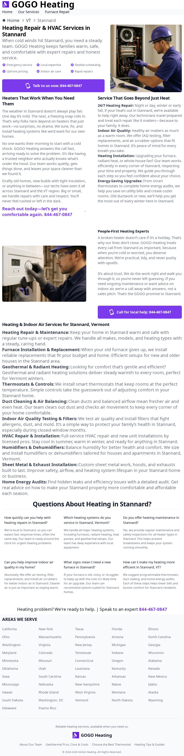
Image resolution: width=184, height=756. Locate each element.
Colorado (45, 653)
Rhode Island (49, 692)
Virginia (44, 645)
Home (7, 11)
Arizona (117, 637)
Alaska (153, 692)
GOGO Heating (87, 752)
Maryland (9, 653)
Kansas (80, 676)
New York (46, 629)
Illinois (153, 629)
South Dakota (12, 700)
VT (28, 20)
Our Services (28, 11)
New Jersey (83, 645)
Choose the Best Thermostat (111, 744)
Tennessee (83, 653)
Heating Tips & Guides (149, 744)
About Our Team (31, 744)
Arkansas (119, 676)
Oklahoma (10, 668)
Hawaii (7, 692)
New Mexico (157, 676)
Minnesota (10, 660)
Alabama (155, 660)
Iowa (6, 676)
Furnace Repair (57, 11)
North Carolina (159, 637)
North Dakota (122, 700)
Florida (117, 629)
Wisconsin (156, 653)
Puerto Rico (47, 708)
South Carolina (50, 676)
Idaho (152, 684)
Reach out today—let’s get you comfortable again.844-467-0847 (37, 211)
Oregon (117, 660)
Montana (118, 692)
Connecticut (84, 660)
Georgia (154, 645)
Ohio (6, 637)
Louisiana (82, 668)
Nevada (154, 668)
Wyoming (155, 700)
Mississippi (10, 684)
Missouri (45, 660)
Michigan (119, 645)
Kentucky (119, 668)
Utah (42, 668)
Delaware (9, 708)
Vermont (81, 700)
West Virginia (85, 692)
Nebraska (46, 684)
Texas (79, 629)
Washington (11, 645)
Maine (116, 684)
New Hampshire (87, 684)
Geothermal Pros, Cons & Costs (67, 744)
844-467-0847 (153, 609)
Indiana (117, 653)
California (9, 629)
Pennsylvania (85, 637)
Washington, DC (51, 700)
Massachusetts (50, 637)
